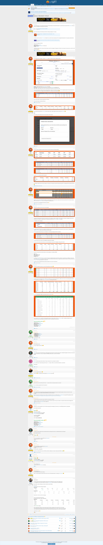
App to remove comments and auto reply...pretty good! (39, 525)
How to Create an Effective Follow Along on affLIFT (41, 518)
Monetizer (35, 259)
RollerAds (48, 279)
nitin (72, 526)
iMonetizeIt (41, 45)
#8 (74, 330)
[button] (38, 4)
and (37, 102)
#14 (74, 389)
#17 (74, 443)
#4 (74, 148)
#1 (74, 24)
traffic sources (39, 258)
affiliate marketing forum (50, 8)
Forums (32, 4)
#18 (74, 454)
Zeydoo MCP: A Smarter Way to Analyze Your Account (38, 523)
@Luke (35, 352)
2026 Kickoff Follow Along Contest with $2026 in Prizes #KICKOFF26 (41, 530)
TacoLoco (70, 25)
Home (29, 4)
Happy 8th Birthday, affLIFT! (34, 528)
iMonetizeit (47, 438)
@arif (34, 362)
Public (35, 521)
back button (44, 86)
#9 (74, 341)
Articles (41, 4)
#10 (74, 351)
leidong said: (35, 381)
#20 (74, 478)
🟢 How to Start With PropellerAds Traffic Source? (40, 520)
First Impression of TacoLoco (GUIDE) (42, 28)
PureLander (61, 473)
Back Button (38, 412)
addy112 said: (36, 390)
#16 (74, 428)
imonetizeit (48, 373)
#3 (74, 104)
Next (30, 22)
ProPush (52, 87)
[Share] (73, 24)
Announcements (36, 531)
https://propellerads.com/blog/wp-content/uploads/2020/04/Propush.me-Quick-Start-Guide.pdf (47, 395)
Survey (39, 326)
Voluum (37, 46)
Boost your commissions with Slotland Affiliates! (38, 11)
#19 (74, 468)
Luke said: (35, 370)
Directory (45, 4)
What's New (36, 4)
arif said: (35, 342)
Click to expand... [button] (54, 436)
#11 (74, 359)
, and (38, 50)
